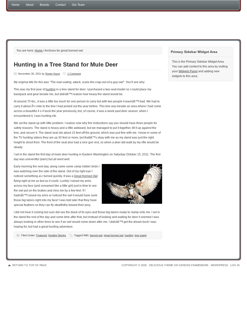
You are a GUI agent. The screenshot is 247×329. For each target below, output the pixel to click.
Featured (41, 235)
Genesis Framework (193, 265)
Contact (60, 5)
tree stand (140, 235)
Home (16, 5)
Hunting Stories (57, 235)
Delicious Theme (161, 265)
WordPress (219, 265)
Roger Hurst (52, 73)
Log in (235, 265)
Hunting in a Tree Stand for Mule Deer (66, 64)
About (30, 5)
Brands (44, 5)
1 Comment (74, 73)
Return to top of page (29, 265)
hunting (50, 89)
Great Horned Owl (86, 176)
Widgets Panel (188, 71)
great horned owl (113, 235)
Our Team (78, 5)
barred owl (96, 235)
